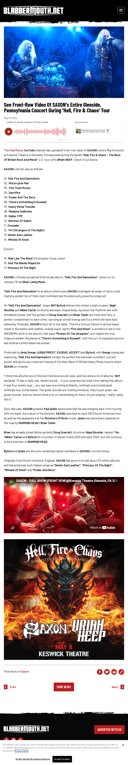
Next (115, 687)
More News (64, 687)
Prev (13, 687)
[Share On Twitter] (107, 672)
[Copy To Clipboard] (121, 672)
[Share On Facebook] (100, 672)
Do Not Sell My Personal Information (33, 759)
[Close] (123, 745)
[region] (64, 752)
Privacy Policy (21, 750)
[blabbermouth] (33, 14)
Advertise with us (109, 729)
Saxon (25, 671)
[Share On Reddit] (114, 672)
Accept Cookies (62, 759)
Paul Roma (16, 150)
